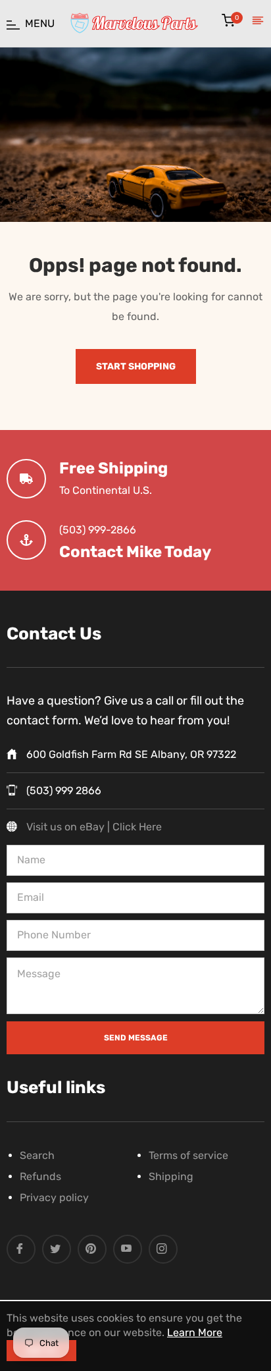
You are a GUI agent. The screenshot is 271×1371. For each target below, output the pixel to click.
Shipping (171, 1176)
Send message (136, 1037)
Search (37, 1155)
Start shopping (136, 366)
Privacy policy (54, 1197)
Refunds (40, 1176)
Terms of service (188, 1155)
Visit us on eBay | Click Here (94, 826)
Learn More (194, 1332)
